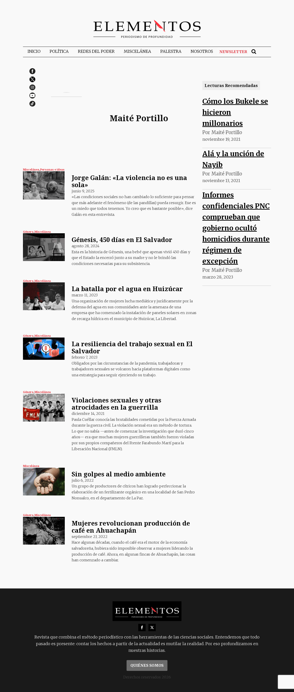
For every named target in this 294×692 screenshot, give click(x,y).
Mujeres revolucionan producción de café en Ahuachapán (131, 526)
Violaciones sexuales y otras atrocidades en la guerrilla (116, 403)
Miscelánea (137, 51)
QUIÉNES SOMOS (147, 665)
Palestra (170, 51)
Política (59, 51)
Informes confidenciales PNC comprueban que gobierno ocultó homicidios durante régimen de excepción (236, 228)
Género (28, 232)
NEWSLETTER (233, 51)
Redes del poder (96, 51)
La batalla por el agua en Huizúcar (127, 288)
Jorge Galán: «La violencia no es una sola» (129, 181)
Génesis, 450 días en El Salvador (122, 239)
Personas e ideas (52, 170)
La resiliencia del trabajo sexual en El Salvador (132, 347)
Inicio (34, 51)
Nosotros (202, 51)
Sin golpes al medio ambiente (119, 474)
